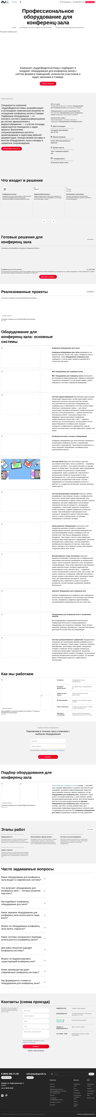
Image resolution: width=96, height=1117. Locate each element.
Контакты (52, 1104)
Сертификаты (91, 1091)
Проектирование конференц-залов (64, 785)
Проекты (52, 1095)
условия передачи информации (56, 750)
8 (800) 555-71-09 (61, 1008)
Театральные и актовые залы (77, 1097)
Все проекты (90, 239)
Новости (89, 1088)
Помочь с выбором (48, 83)
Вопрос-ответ (91, 1098)
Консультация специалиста (11, 148)
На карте (3, 1085)
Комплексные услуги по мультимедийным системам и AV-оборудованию (58, 1091)
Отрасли (52, 1084)
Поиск (91, 1074)
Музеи (75, 1101)
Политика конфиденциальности (86, 1114)
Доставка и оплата (55, 1102)
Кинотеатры (77, 1092)
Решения (52, 1086)
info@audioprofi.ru (61, 1013)
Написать (30, 1077)
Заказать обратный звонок (36, 1050)
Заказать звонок (90, 2)
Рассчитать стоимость (48, 276)
